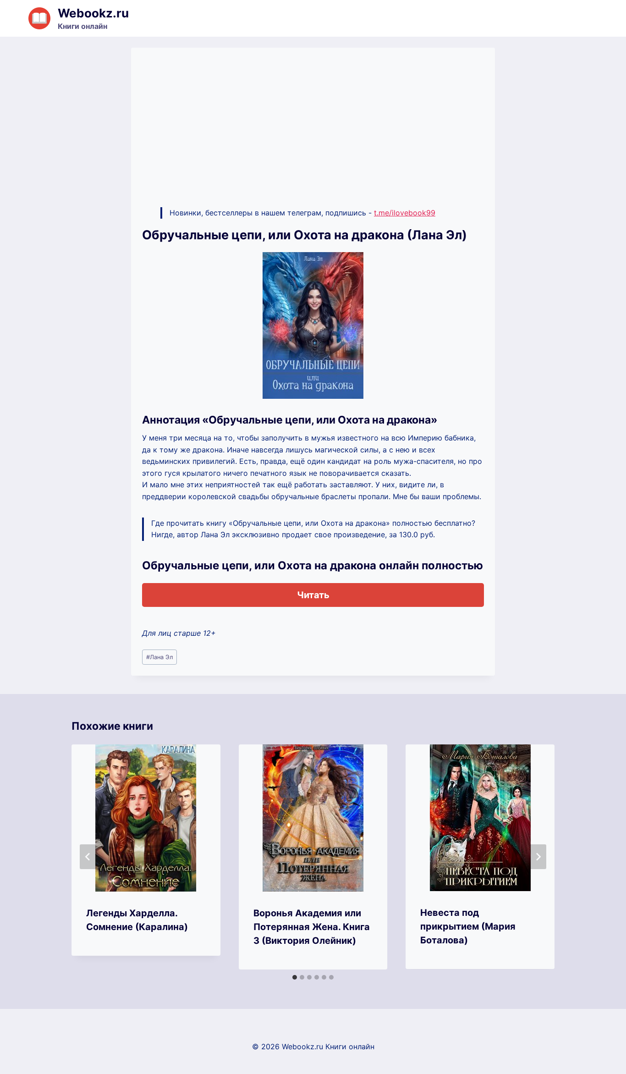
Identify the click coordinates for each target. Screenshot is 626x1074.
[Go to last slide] (88, 856)
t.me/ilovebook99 (404, 212)
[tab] (294, 977)
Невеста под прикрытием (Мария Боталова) (468, 926)
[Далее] (538, 856)
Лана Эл (159, 657)
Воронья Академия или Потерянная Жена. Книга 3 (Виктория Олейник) (311, 927)
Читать (313, 594)
